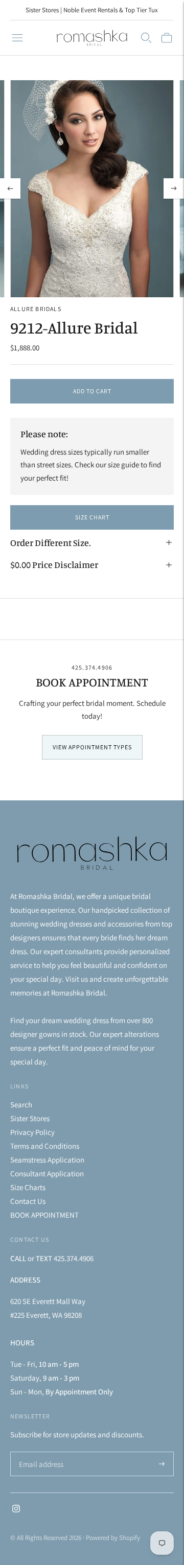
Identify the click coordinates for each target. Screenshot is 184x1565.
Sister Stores (30, 1118)
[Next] (174, 188)
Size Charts (27, 1187)
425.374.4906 (92, 667)
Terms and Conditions (44, 1146)
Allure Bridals (35, 309)
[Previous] (10, 188)
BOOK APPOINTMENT (44, 1215)
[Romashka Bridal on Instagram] (16, 1509)
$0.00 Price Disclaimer (54, 564)
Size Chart (92, 517)
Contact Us (27, 1201)
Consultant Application (47, 1173)
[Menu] (17, 38)
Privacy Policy (32, 1132)
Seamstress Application (47, 1160)
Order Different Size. (50, 542)
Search (21, 1104)
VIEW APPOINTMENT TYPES (92, 747)
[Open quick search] (146, 38)
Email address (39, 1452)
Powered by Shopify (113, 1537)
